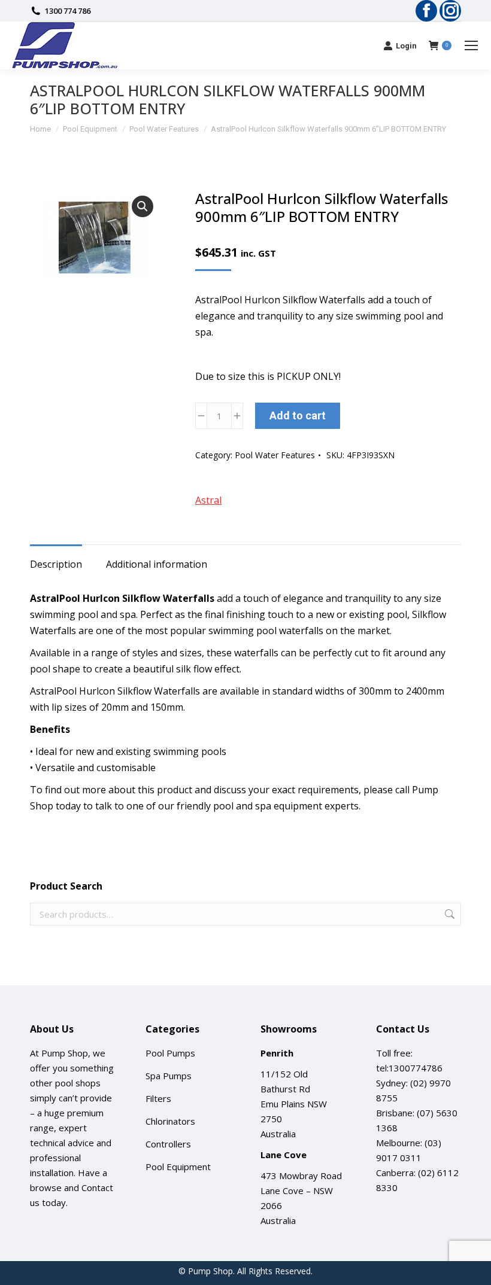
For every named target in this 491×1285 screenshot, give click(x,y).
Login (406, 45)
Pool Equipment (178, 1167)
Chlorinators (170, 1121)
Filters (158, 1098)
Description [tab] (56, 564)
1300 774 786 (67, 10)
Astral (208, 500)
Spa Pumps (169, 1076)
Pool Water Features (275, 455)
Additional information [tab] (156, 564)
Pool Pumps (170, 1053)
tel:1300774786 (409, 1068)
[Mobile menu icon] (471, 45)
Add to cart (297, 415)
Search (448, 914)
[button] (142, 206)
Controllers (168, 1144)
